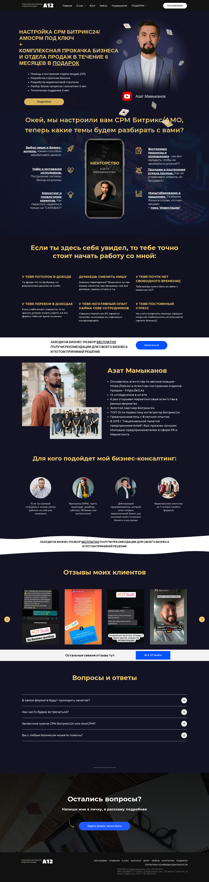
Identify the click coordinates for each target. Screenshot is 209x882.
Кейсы (103, 5)
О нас (125, 860)
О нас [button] (80, 5)
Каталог (136, 860)
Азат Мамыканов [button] (150, 96)
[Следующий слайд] (202, 619)
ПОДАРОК (182, 860)
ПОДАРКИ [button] (138, 5)
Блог (92, 5)
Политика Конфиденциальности (166, 864)
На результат (119, 5)
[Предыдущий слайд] (7, 619)
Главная (67, 5)
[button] (175, 6)
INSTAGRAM (100, 860)
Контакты (168, 860)
